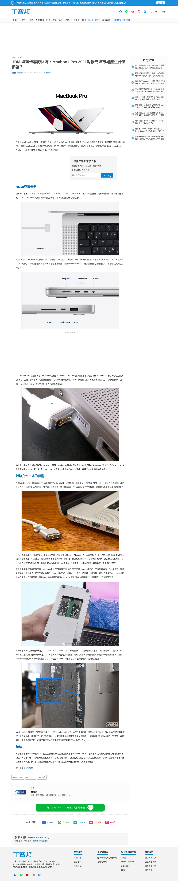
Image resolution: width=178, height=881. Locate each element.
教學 (55, 20)
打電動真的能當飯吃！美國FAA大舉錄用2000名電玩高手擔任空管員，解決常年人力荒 (149, 75)
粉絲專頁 (50, 850)
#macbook (30, 805)
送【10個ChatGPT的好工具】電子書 (66, 835)
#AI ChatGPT (94, 20)
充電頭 (19, 73)
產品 (23, 20)
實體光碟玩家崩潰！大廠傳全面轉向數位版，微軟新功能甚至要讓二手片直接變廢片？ (149, 139)
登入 (157, 12)
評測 (48, 20)
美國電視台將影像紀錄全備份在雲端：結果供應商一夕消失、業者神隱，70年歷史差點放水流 (59, 797)
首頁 (13, 57)
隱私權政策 (120, 3)
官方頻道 (81, 850)
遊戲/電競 (40, 20)
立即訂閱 (107, 176)
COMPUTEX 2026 (122, 20)
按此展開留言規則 (40, 868)
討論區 (76, 20)
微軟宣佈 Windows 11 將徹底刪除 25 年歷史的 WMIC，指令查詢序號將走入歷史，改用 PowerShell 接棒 (150, 83)
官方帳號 (66, 850)
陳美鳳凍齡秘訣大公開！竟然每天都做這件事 (36, 789)
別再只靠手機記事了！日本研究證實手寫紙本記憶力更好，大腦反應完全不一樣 (149, 67)
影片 (61, 20)
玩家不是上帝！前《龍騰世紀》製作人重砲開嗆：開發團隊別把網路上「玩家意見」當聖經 (149, 115)
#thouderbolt (18, 805)
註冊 (163, 12)
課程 (84, 20)
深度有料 (106, 20)
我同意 (160, 3)
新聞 (15, 20)
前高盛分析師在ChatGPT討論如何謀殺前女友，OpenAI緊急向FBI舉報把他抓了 (52, 785)
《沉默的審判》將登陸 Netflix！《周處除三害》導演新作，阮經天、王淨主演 (51, 781)
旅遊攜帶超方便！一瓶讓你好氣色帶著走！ (34, 793)
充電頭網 (29, 768)
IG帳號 (112, 850)
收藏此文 (49, 73)
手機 (31, 20)
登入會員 (35, 865)
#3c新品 (42, 805)
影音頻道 (97, 850)
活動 (67, 20)
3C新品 (20, 57)
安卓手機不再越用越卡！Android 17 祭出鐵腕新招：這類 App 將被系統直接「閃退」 (149, 91)
